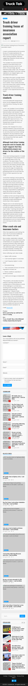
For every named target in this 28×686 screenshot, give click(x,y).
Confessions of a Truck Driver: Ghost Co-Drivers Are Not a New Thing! (7, 638)
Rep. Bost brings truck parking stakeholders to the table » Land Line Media (7, 407)
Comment (6, 343)
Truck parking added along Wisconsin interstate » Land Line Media (7, 426)
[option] (14, 629)
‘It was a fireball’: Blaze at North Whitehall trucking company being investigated (13, 319)
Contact (5, 676)
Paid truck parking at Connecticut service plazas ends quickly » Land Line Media (7, 445)
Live (25, 9)
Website (5, 373)
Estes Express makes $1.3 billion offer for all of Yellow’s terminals (7, 657)
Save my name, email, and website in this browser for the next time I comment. (14, 380)
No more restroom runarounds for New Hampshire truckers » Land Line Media (7, 435)
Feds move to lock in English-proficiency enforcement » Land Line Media (7, 417)
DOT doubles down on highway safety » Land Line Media (7, 398)
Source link (10, 307)
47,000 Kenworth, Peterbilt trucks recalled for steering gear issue (7, 629)
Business (5, 18)
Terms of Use (20, 676)
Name (5, 362)
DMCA (13, 677)
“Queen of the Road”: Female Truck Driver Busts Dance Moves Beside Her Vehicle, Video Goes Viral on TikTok (7, 666)
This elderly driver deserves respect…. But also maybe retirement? (7, 648)
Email (5, 367)
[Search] (22, 9)
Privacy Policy (12, 676)
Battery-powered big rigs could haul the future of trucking (12, 312)
